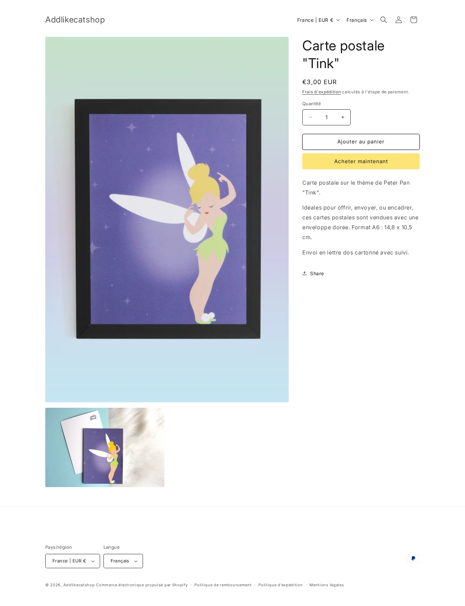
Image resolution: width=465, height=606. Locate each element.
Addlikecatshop (79, 584)
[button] (383, 19)
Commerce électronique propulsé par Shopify (142, 584)
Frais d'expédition (321, 91)
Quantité (311, 103)
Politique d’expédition (280, 584)
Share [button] (317, 273)
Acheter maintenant (361, 161)
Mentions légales (326, 584)
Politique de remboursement (223, 584)
